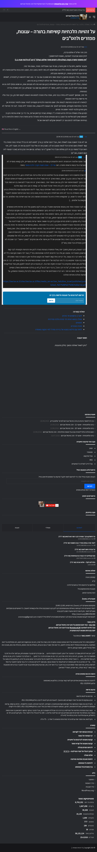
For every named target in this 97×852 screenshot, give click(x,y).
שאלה (87, 24)
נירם (85, 47)
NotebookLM (75, 627)
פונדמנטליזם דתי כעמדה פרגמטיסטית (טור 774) (79, 556)
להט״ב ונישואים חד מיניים (72, 315)
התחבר (91, 779)
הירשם (51, 300)
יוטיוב (91, 448)
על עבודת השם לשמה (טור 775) (85, 549)
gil (85, 171)
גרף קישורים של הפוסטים (84, 767)
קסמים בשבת (90, 577)
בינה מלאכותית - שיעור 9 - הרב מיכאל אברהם (77, 435)
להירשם (89, 486)
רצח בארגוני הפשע (88, 593)
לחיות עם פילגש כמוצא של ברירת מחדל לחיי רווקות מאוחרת (58, 329)
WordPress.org (88, 790)
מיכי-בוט (92, 625)
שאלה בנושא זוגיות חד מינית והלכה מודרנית (65, 319)
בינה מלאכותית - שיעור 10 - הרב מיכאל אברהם (77, 428)
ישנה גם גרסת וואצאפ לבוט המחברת (82, 630)
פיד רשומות (89, 783)
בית (92, 24)
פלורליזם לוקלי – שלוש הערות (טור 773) (82, 562)
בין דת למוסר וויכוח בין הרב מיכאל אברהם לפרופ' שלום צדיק (72, 421)
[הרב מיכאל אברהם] (75, 17)
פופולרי (48, 528)
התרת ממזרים (76, 326)
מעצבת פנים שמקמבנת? (86, 589)
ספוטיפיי (90, 452)
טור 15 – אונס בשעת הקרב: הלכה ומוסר (40, 165)
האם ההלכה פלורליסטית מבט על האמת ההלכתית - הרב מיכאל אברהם (68, 432)
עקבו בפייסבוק (90, 512)
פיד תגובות (90, 786)
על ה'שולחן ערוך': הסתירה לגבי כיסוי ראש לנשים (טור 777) (77, 536)
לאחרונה (79, 528)
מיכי (86, 137)
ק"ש (93, 581)
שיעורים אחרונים (90, 414)
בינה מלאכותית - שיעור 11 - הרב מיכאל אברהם (77, 424)
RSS (91, 460)
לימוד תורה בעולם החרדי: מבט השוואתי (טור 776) (79, 543)
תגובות (17, 528)
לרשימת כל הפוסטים (85, 763)
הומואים (79, 322)
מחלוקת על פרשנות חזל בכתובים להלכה (81, 585)
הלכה (82, 24)
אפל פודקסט (88, 456)
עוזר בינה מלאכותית (61, 4)
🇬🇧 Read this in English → (11, 129)
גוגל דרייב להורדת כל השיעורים (82, 464)
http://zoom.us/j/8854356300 (83, 614)
